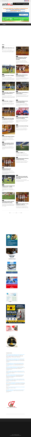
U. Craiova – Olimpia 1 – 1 (20, 152)
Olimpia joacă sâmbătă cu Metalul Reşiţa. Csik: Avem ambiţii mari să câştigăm (8, 144)
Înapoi (10, 212)
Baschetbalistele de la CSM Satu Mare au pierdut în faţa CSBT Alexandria (21, 58)
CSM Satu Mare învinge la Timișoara (8, 136)
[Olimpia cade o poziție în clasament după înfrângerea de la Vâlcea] (8, 195)
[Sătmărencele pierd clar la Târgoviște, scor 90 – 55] (8, 162)
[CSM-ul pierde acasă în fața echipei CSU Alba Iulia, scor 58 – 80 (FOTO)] (8, 111)
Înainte (21, 212)
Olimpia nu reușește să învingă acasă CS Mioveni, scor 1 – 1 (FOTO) (8, 186)
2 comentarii (10, 102)
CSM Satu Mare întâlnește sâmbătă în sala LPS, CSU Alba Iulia (22, 118)
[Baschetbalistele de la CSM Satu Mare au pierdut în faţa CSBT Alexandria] (22, 51)
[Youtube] (28, 0)
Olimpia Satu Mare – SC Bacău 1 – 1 (8, 101)
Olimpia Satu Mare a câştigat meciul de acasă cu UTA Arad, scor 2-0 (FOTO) (8, 93)
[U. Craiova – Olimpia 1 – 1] (22, 146)
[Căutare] (28, 24)
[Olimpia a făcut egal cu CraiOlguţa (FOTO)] (8, 69)
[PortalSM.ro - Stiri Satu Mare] (7, 5)
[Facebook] (24, 0)
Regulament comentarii (16, 434)
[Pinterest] (25, 0)
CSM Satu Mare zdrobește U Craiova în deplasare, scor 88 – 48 (22, 204)
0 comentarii (24, 60)
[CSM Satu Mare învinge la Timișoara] (8, 129)
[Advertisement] (15, 35)
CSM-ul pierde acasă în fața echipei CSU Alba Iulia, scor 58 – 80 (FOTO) (8, 119)
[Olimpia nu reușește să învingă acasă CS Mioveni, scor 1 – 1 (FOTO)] (8, 179)
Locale (17, 56)
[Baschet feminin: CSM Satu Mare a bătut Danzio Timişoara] (22, 69)
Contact (13, 434)
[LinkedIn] (27, 0)
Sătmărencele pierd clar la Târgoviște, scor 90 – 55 (6, 169)
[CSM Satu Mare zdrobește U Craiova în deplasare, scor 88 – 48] (22, 197)
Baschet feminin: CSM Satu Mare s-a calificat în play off (22, 93)
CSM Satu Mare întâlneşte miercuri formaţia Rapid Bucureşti (22, 102)
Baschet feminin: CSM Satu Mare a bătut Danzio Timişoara (22, 75)
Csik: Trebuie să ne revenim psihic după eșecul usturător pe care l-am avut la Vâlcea (22, 177)
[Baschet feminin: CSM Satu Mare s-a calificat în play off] (22, 86)
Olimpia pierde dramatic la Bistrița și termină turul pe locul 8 (22, 159)
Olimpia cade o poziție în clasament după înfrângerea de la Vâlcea (8, 202)
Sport (3, 91)
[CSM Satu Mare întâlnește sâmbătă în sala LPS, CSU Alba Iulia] (22, 111)
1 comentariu (10, 95)
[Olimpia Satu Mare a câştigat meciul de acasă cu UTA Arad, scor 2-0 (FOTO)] (8, 86)
